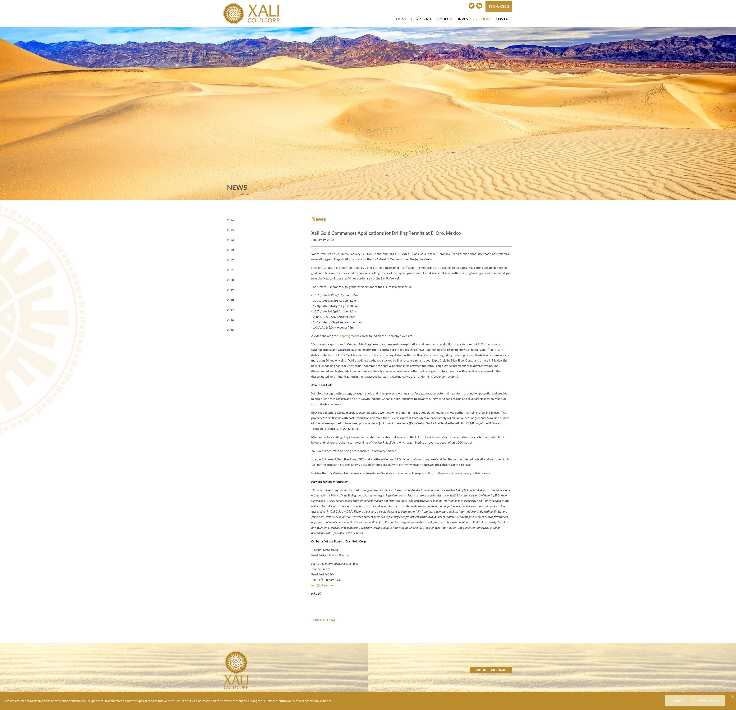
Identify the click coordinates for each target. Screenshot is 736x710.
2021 (230, 270)
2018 (230, 300)
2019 (230, 290)
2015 (230, 329)
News (486, 19)
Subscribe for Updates (491, 669)
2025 (230, 230)
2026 (230, 220)
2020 (230, 280)
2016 (230, 319)
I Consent (677, 701)
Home (401, 19)
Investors (467, 19)
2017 (230, 309)
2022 (230, 260)
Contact (504, 19)
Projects (444, 19)
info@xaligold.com (323, 585)
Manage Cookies (708, 701)
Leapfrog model (348, 336)
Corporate (421, 19)
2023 (230, 250)
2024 (230, 240)
